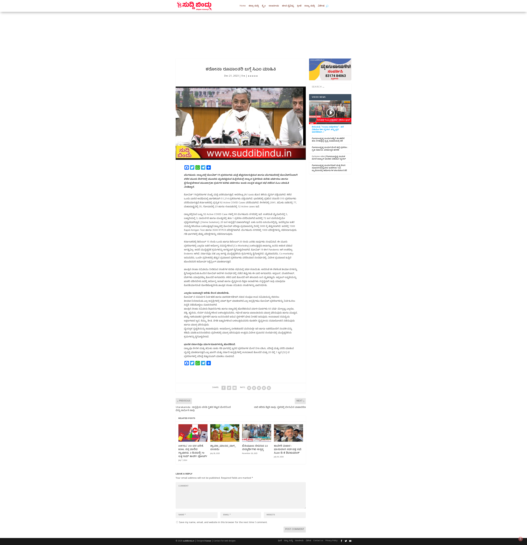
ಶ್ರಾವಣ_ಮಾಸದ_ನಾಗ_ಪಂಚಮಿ (223, 448)
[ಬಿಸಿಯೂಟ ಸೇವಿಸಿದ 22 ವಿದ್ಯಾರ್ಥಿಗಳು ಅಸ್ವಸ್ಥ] (256, 433)
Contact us (318, 541)
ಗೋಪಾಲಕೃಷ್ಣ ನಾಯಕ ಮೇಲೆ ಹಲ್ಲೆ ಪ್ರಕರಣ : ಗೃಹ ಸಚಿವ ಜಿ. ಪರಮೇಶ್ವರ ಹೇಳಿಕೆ (330, 149)
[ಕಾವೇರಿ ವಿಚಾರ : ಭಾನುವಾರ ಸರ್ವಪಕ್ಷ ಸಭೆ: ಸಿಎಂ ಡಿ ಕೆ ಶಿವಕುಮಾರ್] (288, 433)
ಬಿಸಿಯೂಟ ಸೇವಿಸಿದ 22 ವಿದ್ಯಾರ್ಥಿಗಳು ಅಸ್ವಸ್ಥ (255, 448)
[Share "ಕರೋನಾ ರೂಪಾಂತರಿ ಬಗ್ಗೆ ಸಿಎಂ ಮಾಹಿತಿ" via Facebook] (223, 388)
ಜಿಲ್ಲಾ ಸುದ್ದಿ (254, 6)
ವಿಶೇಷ (321, 6)
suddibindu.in (188, 541)
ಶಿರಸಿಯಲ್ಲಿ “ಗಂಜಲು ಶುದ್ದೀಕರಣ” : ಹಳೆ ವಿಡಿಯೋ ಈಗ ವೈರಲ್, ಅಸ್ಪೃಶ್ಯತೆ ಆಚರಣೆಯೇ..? (328, 130)
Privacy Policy (331, 541)
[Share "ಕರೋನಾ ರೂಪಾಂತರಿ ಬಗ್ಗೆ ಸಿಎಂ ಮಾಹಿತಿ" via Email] (234, 388)
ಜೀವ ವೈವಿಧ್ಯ (288, 6)
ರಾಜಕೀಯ (274, 6)
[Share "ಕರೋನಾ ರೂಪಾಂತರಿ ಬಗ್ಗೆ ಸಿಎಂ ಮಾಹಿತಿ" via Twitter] (229, 388)
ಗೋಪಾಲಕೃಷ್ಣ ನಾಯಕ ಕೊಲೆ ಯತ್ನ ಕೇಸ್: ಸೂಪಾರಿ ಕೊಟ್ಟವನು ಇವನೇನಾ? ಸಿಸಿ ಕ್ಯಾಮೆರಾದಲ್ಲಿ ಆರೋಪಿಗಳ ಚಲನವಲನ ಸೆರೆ (329, 168)
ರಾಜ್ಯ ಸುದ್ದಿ (309, 6)
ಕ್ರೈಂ (264, 6)
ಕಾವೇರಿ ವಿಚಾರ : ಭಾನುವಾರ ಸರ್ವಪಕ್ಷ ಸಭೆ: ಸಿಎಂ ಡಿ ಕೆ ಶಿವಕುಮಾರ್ (288, 449)
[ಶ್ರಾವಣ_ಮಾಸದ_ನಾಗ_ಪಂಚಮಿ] (224, 433)
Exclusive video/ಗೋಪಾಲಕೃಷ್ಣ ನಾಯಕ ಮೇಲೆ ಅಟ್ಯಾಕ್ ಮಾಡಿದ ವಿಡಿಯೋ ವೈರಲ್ (329, 158)
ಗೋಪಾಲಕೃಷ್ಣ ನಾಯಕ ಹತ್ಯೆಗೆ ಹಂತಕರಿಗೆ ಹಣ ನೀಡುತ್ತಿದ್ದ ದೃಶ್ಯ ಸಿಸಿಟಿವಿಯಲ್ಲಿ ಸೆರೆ (328, 140)
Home (243, 6)
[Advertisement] (263, 32)
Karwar (208, 541)
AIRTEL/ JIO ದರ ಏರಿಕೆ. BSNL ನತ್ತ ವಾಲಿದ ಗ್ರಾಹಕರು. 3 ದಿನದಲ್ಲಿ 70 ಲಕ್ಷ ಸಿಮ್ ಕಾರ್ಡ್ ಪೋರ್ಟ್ (192, 451)
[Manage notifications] (520, 539)
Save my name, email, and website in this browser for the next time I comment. (223, 522)
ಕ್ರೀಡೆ (299, 6)
